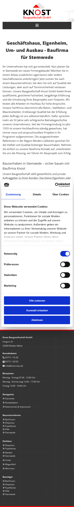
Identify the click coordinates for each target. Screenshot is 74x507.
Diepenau (9, 422)
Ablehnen (37, 320)
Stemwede (10, 432)
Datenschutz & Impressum (18, 406)
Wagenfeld (10, 464)
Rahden (8, 452)
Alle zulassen (37, 300)
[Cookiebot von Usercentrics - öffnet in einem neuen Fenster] (55, 185)
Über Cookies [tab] (60, 194)
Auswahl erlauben (37, 310)
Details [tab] (37, 194)
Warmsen (9, 468)
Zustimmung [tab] (13, 194)
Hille (7, 429)
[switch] (65, 264)
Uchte (8, 460)
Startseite (9, 398)
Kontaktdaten (11, 402)
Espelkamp (10, 426)
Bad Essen (10, 419)
